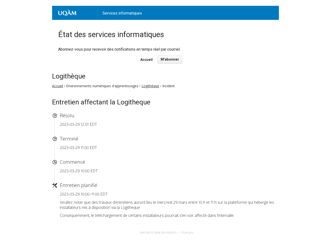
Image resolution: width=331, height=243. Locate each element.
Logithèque (69, 76)
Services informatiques (122, 13)
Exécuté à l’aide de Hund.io (158, 232)
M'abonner (170, 59)
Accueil (146, 60)
